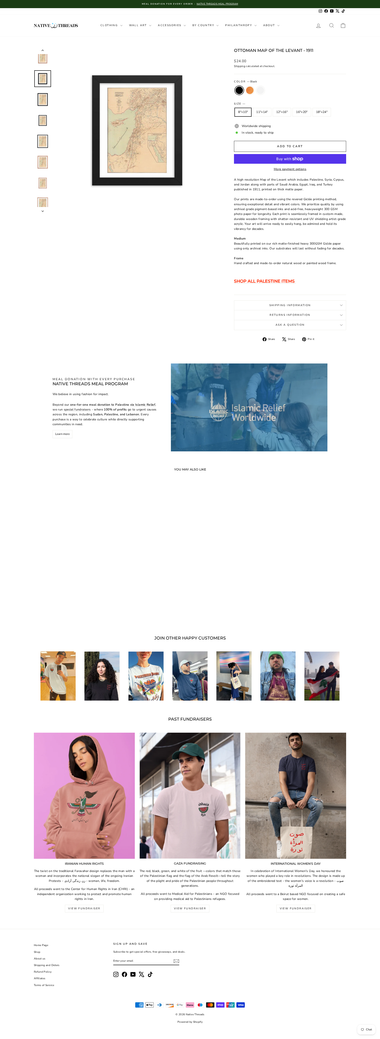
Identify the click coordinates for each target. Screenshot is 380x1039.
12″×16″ (282, 112)
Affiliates (40, 978)
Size (239, 103)
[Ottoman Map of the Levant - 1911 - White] (77, 610)
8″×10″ (243, 112)
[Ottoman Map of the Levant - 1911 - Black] (65, 610)
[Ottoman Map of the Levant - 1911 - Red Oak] (71, 610)
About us (40, 958)
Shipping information (290, 305)
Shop (37, 952)
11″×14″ (262, 112)
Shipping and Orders (47, 965)
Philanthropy (239, 25)
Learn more (62, 434)
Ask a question (290, 325)
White (260, 90)
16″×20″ (301, 112)
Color (245, 81)
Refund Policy (43, 972)
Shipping (239, 66)
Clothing (109, 25)
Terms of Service (44, 985)
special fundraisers (77, 409)
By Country (203, 25)
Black (239, 90)
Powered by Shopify (190, 1022)
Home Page (41, 945)
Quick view (71, 589)
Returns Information (290, 315)
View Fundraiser (84, 908)
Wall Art (138, 25)
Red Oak (249, 90)
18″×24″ (321, 112)
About (269, 25)
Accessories (170, 25)
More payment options (290, 169)
